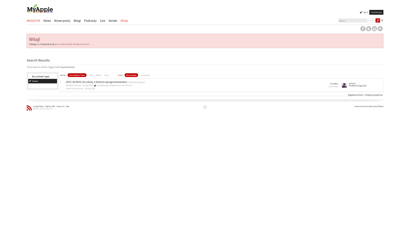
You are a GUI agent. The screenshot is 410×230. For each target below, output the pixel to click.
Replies (99, 75)
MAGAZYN (33, 21)
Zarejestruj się (47, 44)
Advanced (382, 20)
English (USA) (50, 106)
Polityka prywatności (374, 95)
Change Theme (38, 106)
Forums (35, 81)
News (47, 21)
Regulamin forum (356, 95)
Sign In (365, 12)
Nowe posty (62, 21)
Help (67, 106)
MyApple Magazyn (137, 82)
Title (91, 75)
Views (106, 75)
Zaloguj (32, 44)
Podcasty (90, 21)
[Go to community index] (40, 6)
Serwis (113, 21)
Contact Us (60, 106)
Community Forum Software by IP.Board (368, 106)
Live (102, 21)
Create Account (376, 12)
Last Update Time (77, 75)
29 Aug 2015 (90, 88)
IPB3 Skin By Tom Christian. (43, 109)
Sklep (124, 21)
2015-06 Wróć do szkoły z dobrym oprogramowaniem (96, 82)
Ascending (145, 75)
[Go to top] (205, 107)
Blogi (77, 21)
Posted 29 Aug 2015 (358, 85)
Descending (131, 75)
